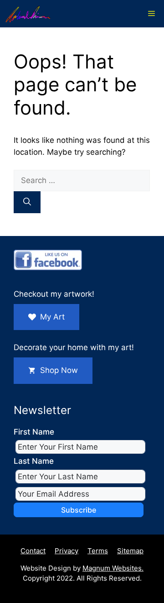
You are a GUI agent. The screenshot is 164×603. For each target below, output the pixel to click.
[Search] (27, 202)
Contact (33, 550)
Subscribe (78, 509)
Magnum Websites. (113, 568)
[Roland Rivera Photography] (28, 13)
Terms (97, 550)
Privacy (66, 550)
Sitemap (130, 550)
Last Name (34, 461)
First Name (34, 431)
